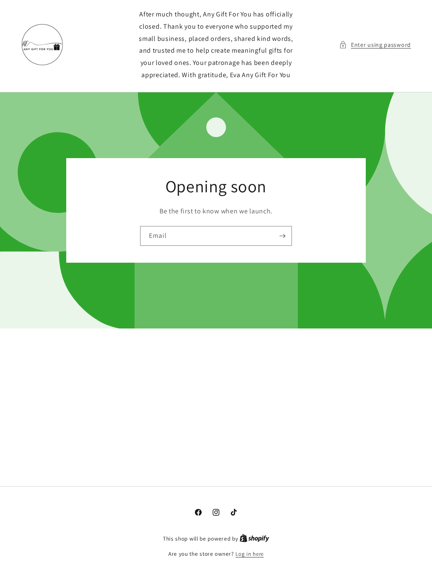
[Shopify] (254, 538)
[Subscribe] (282, 236)
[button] (375, 45)
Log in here (249, 553)
